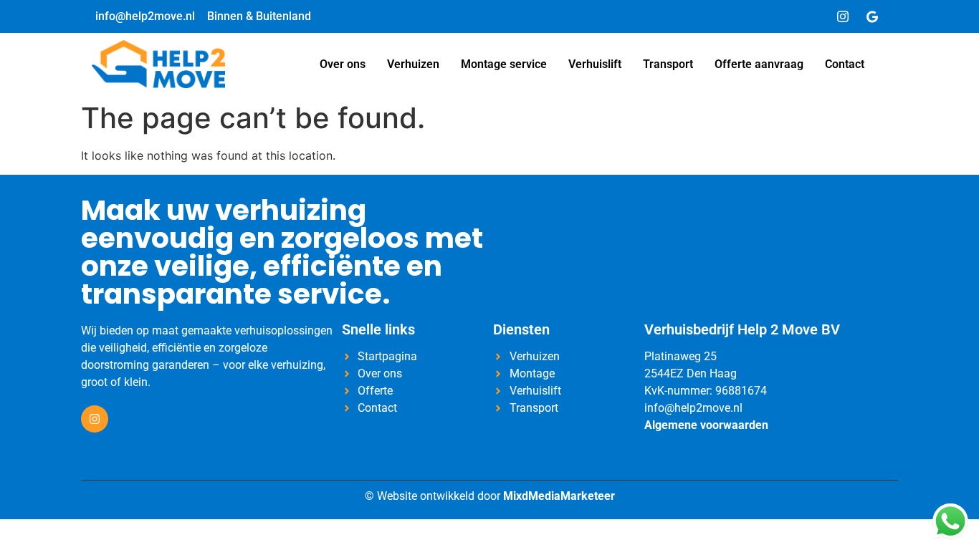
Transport (668, 64)
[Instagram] (843, 16)
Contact (844, 64)
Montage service (504, 64)
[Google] (872, 16)
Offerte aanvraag (759, 64)
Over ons (343, 64)
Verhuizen (413, 64)
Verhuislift (594, 64)
